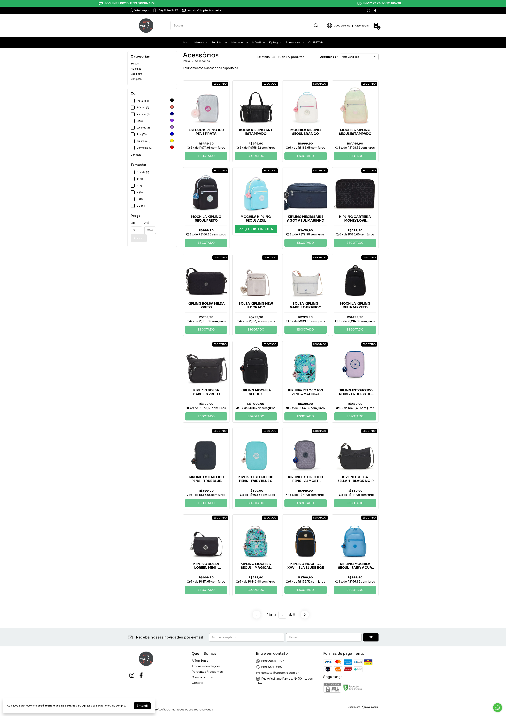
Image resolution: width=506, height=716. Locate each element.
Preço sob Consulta (256, 229)
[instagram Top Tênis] (368, 10)
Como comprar (202, 677)
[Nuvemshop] (363, 707)
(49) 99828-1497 (272, 661)
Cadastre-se (342, 25)
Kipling (273, 42)
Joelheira (136, 73)
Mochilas (136, 68)
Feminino (217, 42)
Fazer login (362, 25)
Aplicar (139, 238)
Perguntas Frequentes (207, 671)
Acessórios (293, 42)
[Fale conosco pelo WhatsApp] (497, 707)
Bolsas (135, 63)
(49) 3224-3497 (168, 10)
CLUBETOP (315, 42)
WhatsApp (141, 10)
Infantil (256, 42)
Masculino (238, 42)
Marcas (199, 42)
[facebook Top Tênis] (375, 10)
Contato (198, 683)
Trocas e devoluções (206, 666)
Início (186, 42)
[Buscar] (315, 25)
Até (146, 223)
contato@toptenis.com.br (204, 10)
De (133, 223)
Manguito (136, 78)
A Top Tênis (200, 660)
